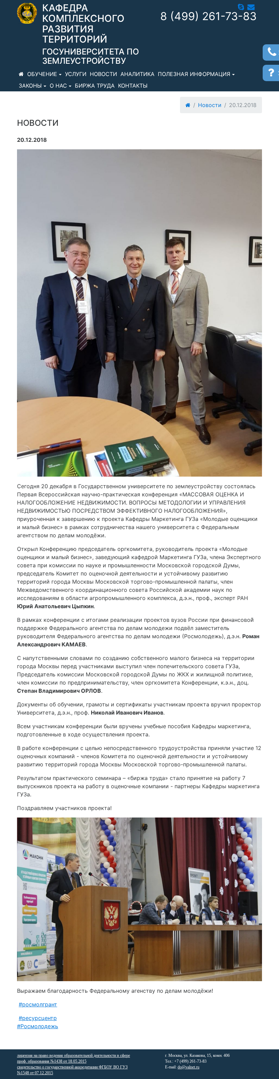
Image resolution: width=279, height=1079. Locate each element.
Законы (30, 85)
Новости (103, 74)
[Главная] (21, 74)
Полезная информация (194, 74)
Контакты (133, 85)
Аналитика (137, 74)
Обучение (42, 74)
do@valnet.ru (188, 1067)
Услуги (75, 74)
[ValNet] (27, 13)
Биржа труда (95, 85)
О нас (58, 85)
